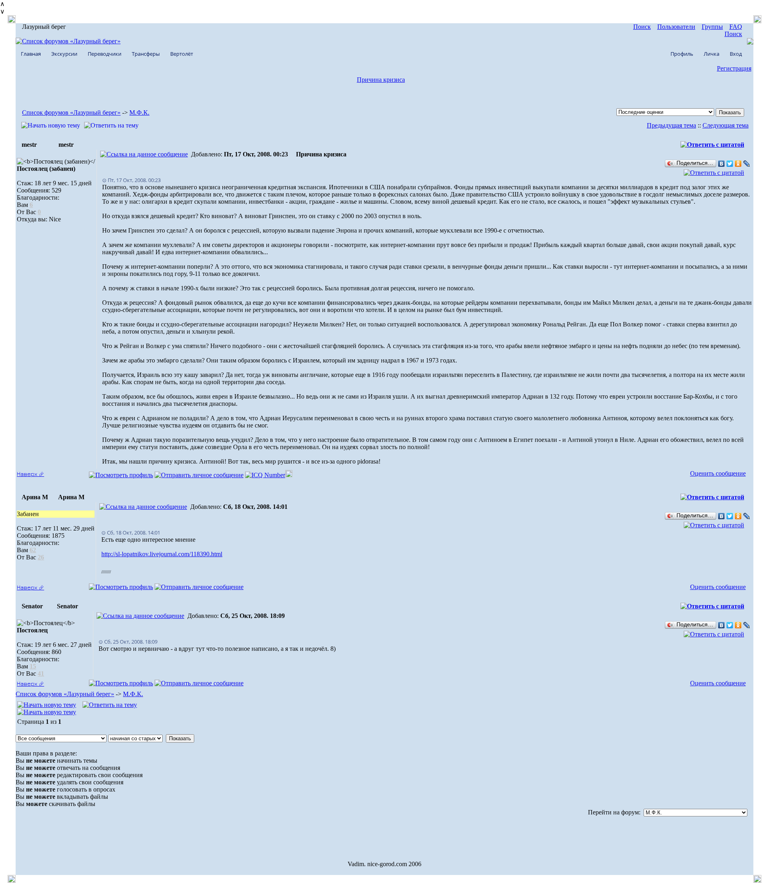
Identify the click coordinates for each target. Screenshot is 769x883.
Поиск (642, 26)
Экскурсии (64, 53)
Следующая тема (726, 125)
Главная (31, 53)
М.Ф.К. (139, 112)
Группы (712, 26)
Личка (711, 53)
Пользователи (676, 26)
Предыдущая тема (671, 125)
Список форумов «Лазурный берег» (71, 112)
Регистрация (734, 68)
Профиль (681, 53)
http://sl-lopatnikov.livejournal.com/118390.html (161, 554)
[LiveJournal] (747, 163)
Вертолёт (181, 53)
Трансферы (146, 53)
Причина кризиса (381, 79)
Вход (736, 53)
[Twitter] (730, 163)
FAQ (735, 26)
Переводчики (104, 53)
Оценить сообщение (718, 473)
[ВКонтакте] (721, 163)
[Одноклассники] (738, 163)
